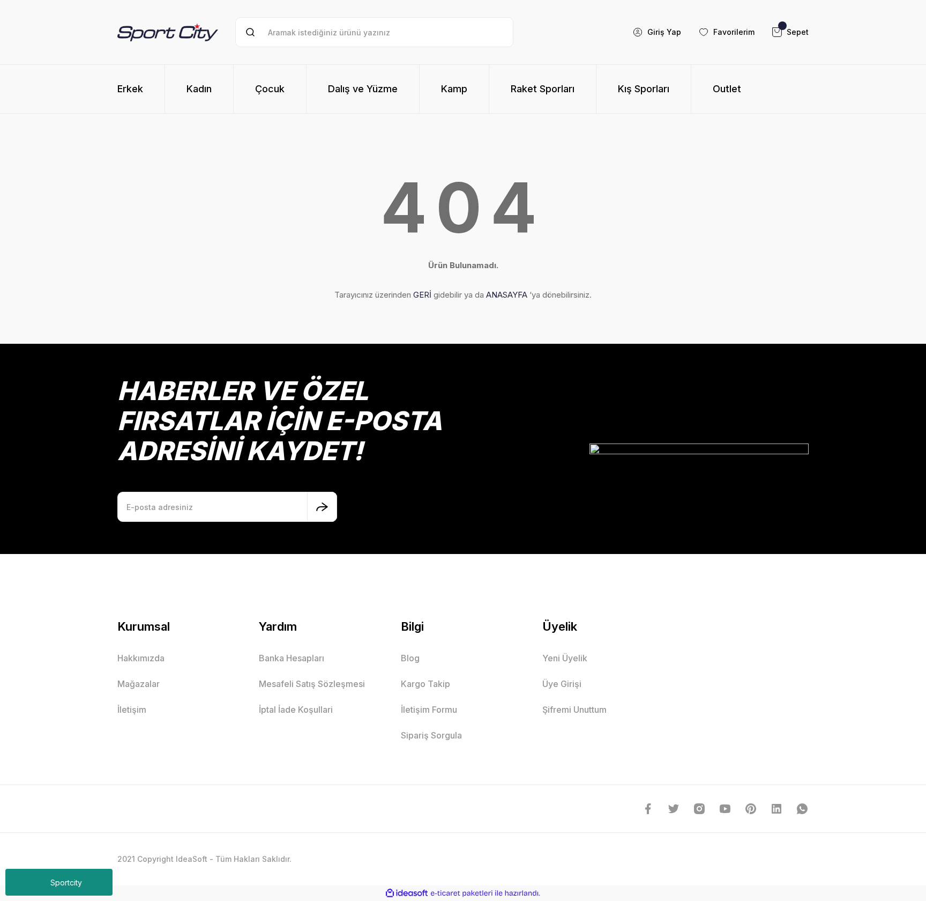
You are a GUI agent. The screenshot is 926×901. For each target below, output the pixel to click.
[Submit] (322, 507)
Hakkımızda (141, 658)
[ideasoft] (406, 893)
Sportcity (66, 882)
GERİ (422, 295)
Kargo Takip (425, 683)
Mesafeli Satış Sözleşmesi (312, 683)
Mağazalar (138, 683)
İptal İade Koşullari (296, 709)
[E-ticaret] (461, 893)
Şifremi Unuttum (574, 709)
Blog (410, 658)
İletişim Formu (429, 709)
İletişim (131, 709)
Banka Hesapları (291, 658)
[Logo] (167, 32)
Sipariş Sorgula (431, 735)
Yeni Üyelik (564, 658)
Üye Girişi (561, 683)
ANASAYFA (506, 295)
